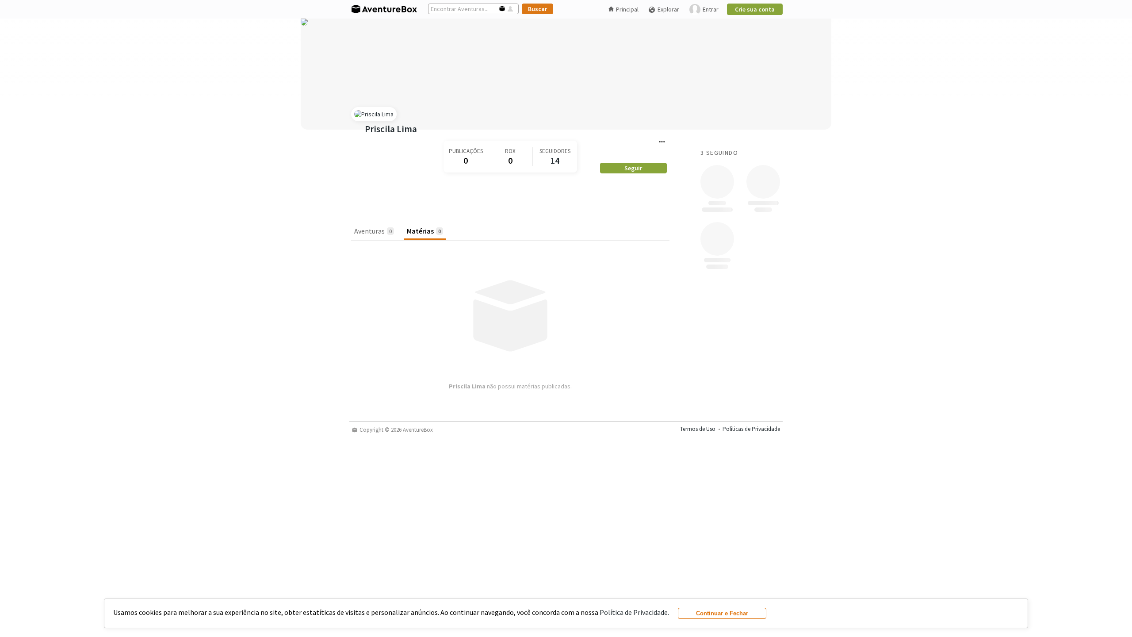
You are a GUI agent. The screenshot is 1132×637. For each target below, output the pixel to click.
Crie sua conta (755, 9)
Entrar (711, 9)
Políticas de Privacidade (751, 429)
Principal (627, 9)
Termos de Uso (697, 429)
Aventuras (373, 230)
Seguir (633, 168)
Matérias (424, 230)
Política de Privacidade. (634, 612)
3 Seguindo (719, 153)
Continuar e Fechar (722, 613)
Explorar (668, 9)
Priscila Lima (391, 129)
